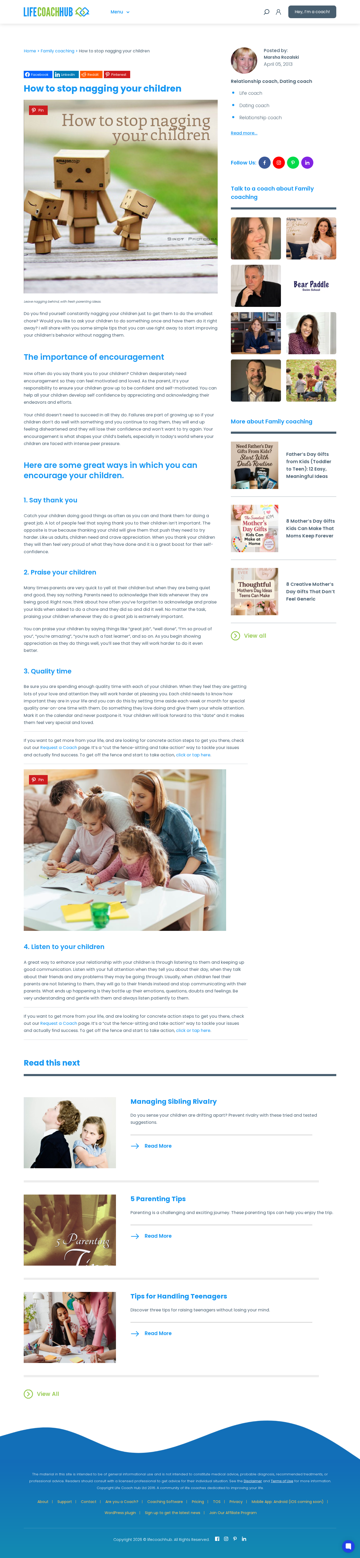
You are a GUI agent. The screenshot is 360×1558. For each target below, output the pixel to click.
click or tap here (193, 755)
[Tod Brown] (256, 380)
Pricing (198, 1501)
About (42, 1501)
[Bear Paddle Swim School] (311, 286)
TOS (217, 1501)
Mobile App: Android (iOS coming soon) (288, 1501)
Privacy (236, 1501)
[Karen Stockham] (256, 333)
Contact (88, 1501)
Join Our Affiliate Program (233, 1512)
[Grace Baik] (311, 333)
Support (64, 1501)
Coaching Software (165, 1501)
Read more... (244, 133)
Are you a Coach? (121, 1501)
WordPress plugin (120, 1512)
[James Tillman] (256, 286)
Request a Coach (58, 748)
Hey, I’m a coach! (312, 12)
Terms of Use (282, 1481)
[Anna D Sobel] (311, 380)
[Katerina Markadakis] (311, 238)
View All (48, 1394)
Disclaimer (253, 1481)
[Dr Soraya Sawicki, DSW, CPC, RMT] (256, 238)
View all (255, 636)
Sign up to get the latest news (172, 1512)
